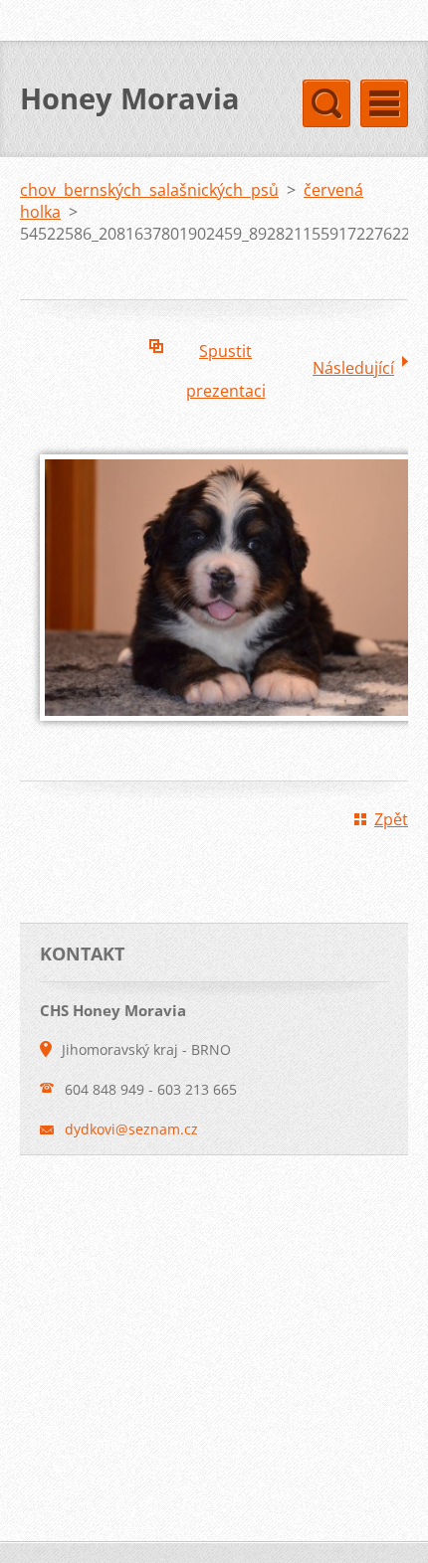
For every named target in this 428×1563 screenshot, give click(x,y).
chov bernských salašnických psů (149, 190)
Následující (353, 368)
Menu (384, 103)
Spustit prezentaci (226, 355)
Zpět (391, 819)
